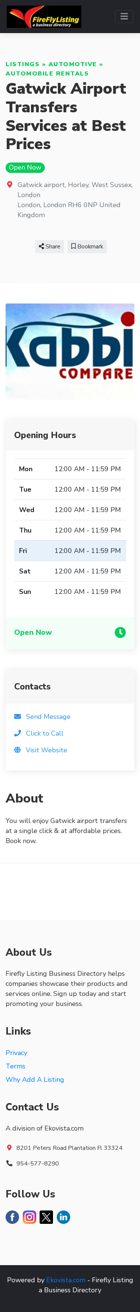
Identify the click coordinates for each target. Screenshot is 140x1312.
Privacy (16, 1052)
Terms (15, 1066)
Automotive (73, 64)
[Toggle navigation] (124, 16)
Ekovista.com (65, 1280)
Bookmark (89, 246)
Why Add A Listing (35, 1079)
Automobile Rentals (47, 74)
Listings (23, 64)
